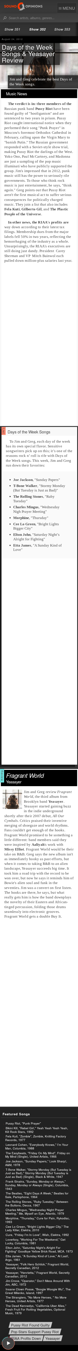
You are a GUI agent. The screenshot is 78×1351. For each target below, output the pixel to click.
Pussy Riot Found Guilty (30, 1325)
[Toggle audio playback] (8, 1343)
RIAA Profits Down (26, 1338)
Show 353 (62, 29)
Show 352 (37, 29)
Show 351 (12, 29)
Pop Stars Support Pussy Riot (35, 1332)
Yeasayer (52, 1338)
